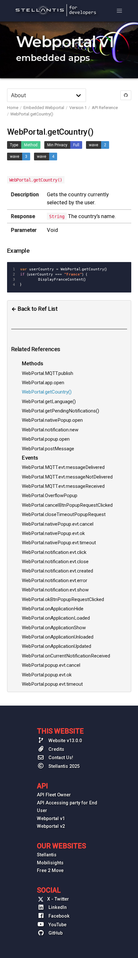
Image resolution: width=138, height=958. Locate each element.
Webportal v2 (51, 826)
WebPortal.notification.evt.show (55, 590)
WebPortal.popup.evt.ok (47, 675)
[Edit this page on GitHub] (125, 95)
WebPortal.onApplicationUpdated (56, 646)
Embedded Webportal (43, 107)
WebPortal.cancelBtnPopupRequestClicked (67, 505)
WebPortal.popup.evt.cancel (51, 665)
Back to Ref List (37, 308)
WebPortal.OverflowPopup (49, 495)
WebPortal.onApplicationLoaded (56, 618)
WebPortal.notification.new (50, 430)
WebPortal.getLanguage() (49, 401)
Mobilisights (50, 863)
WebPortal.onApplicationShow (54, 628)
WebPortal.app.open (43, 383)
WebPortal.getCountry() (31, 114)
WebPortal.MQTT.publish (47, 373)
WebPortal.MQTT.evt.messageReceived (63, 486)
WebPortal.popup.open (46, 439)
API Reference (105, 107)
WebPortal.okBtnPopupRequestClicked (63, 599)
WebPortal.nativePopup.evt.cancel (57, 524)
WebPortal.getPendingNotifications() (60, 411)
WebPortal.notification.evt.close (55, 561)
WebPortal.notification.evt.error (54, 580)
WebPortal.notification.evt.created (57, 571)
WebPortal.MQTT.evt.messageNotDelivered (67, 477)
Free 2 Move (50, 870)
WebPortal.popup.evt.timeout (52, 684)
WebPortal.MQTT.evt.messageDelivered (63, 467)
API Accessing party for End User (67, 806)
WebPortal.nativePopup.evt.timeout (59, 543)
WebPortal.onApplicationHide (52, 609)
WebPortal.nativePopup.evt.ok (53, 533)
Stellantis (46, 855)
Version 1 (78, 107)
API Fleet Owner (54, 795)
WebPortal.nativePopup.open (52, 420)
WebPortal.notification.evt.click (54, 552)
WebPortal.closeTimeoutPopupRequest (64, 514)
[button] (119, 11)
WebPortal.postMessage (48, 449)
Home (12, 107)
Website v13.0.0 (64, 740)
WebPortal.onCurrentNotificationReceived (66, 656)
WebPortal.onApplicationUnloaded (57, 637)
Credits (55, 749)
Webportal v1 (51, 818)
